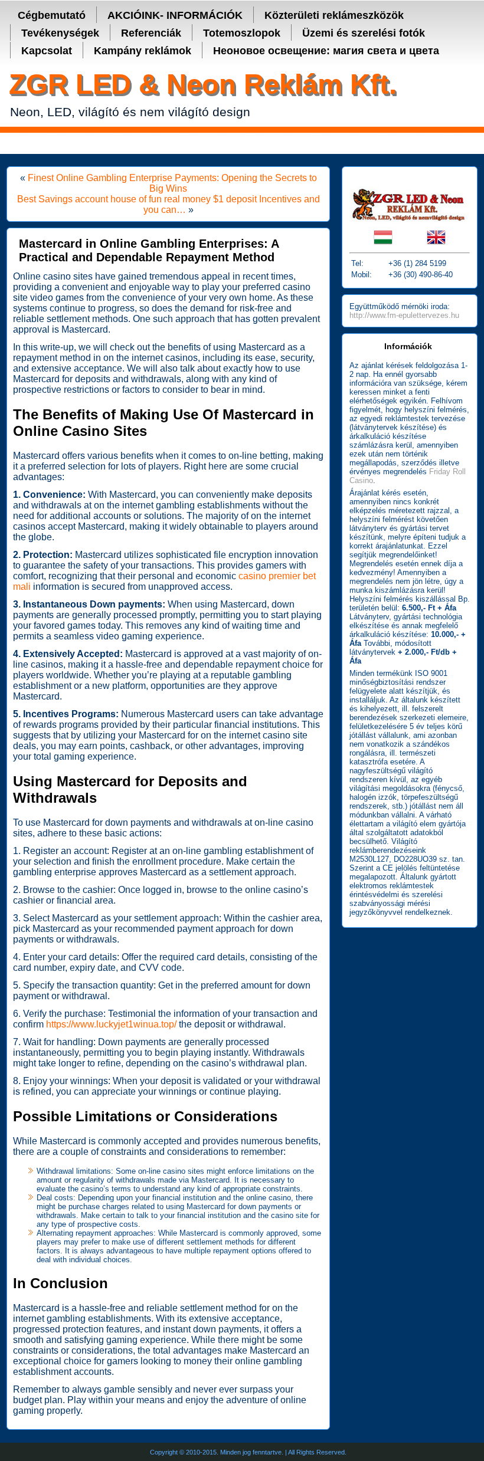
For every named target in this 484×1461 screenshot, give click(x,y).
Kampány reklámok (142, 51)
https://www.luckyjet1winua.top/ (111, 1024)
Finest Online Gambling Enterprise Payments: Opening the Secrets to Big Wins (172, 183)
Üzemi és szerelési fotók (363, 33)
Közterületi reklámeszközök (334, 15)
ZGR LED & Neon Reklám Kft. (203, 84)
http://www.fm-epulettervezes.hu (404, 315)
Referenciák (151, 33)
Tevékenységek (60, 33)
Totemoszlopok (241, 33)
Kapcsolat (46, 51)
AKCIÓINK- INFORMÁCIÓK (175, 15)
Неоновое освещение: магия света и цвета (326, 51)
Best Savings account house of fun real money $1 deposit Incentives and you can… (168, 204)
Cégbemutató (52, 15)
